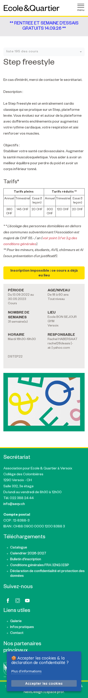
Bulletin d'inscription (25, 560)
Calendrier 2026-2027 (28, 554)
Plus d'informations (26, 671)
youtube (27, 601)
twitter (17, 601)
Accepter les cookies (44, 683)
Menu (81, 7)
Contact (16, 633)
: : (6, 686)
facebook (7, 601)
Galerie (16, 621)
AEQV (31, 8)
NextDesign (33, 692)
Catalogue (18, 548)
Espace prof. (54, 692)
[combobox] (44, 52)
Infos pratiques (22, 627)
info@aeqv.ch (14, 504)
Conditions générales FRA (30, 566)
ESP (66, 566)
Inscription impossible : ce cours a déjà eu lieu (44, 273)
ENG (56, 566)
